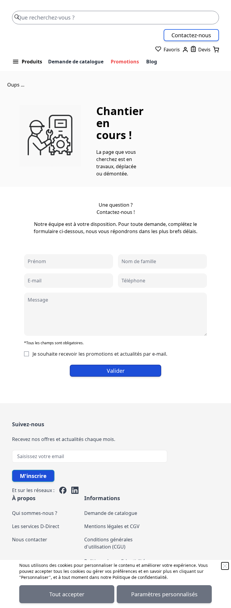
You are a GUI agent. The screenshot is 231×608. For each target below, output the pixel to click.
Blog (151, 61)
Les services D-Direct (35, 526)
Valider (116, 370)
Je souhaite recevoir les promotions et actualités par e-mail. (99, 354)
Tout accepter (66, 594)
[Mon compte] (185, 50)
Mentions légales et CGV (112, 526)
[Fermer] (225, 566)
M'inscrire (33, 475)
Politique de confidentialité (139, 577)
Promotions (125, 61)
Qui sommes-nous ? (34, 513)
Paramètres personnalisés (164, 594)
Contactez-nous (191, 35)
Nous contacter (29, 539)
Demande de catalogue (75, 61)
